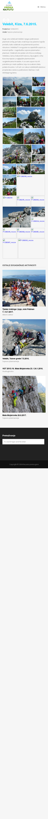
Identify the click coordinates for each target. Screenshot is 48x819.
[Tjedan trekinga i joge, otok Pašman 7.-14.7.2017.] (24, 288)
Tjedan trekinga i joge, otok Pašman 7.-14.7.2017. (18, 310)
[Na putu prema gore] (24, 6)
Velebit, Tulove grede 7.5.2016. (15, 358)
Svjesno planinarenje (14, 32)
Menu (43, 7)
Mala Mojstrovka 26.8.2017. (14, 415)
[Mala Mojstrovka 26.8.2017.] (24, 394)
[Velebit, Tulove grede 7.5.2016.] (24, 337)
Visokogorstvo (8, 371)
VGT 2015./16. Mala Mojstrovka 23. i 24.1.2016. (22, 368)
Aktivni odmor (7, 314)
